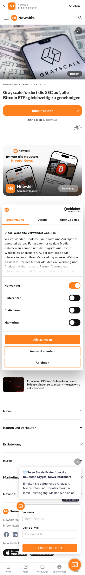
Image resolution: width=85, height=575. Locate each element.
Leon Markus (10, 85)
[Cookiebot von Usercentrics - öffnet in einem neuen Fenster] (62, 209)
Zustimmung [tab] (15, 219)
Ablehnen (42, 362)
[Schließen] (4, 6)
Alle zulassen (42, 339)
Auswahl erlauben (42, 351)
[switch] (74, 298)
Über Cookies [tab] (69, 219)
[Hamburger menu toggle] (6, 18)
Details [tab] (42, 219)
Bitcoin (74, 73)
